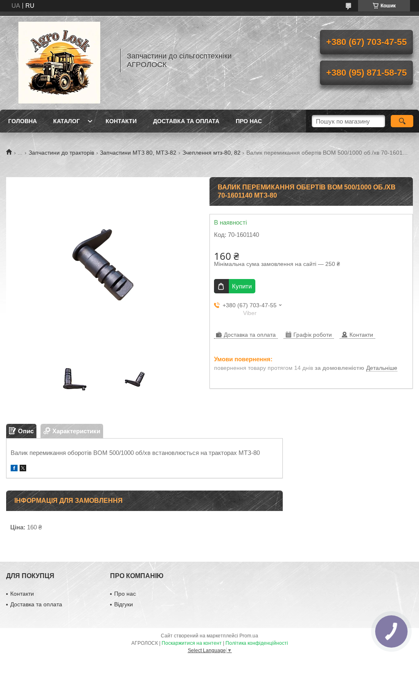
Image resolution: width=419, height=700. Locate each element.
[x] (23, 469)
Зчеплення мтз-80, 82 (211, 152)
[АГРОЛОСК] (59, 61)
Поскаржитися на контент (192, 643)
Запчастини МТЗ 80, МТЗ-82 (138, 152)
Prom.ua (248, 636)
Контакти (121, 121)
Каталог (66, 121)
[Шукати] (402, 121)
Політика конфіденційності (256, 643)
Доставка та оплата (186, 121)
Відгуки (123, 604)
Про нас (249, 121)
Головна (22, 121)
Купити (242, 286)
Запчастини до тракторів (61, 152)
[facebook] (14, 469)
